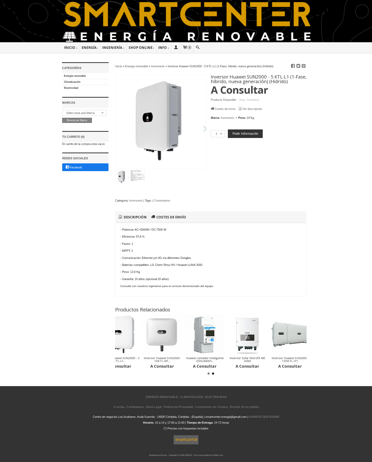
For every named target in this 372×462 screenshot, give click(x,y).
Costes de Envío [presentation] (171, 217)
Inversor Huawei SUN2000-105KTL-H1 (290, 359)
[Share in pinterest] (303, 66)
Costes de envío (225, 108)
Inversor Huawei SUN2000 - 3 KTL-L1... (119, 359)
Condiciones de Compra (211, 407)
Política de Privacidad (178, 407)
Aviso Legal (154, 407)
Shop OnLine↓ (141, 47)
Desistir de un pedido (244, 407)
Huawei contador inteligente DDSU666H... (205, 359)
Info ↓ (163, 47)
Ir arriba (119, 407)
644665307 (256, 416)
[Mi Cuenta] (176, 47)
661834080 (272, 416)
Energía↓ (90, 47)
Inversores (227, 117)
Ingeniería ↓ (113, 47)
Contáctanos (135, 407)
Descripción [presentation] (135, 217)
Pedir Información (245, 133)
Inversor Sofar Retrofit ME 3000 (247, 359)
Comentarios (162, 200)
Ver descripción (252, 108)
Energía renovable (75, 75)
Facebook (76, 167)
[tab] (132, 217)
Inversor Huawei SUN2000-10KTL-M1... (162, 359)
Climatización (72, 81)
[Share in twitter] (298, 66)
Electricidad (71, 87)
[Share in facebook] (293, 66)
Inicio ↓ (71, 47)
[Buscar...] (198, 47)
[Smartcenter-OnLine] (186, 21)
